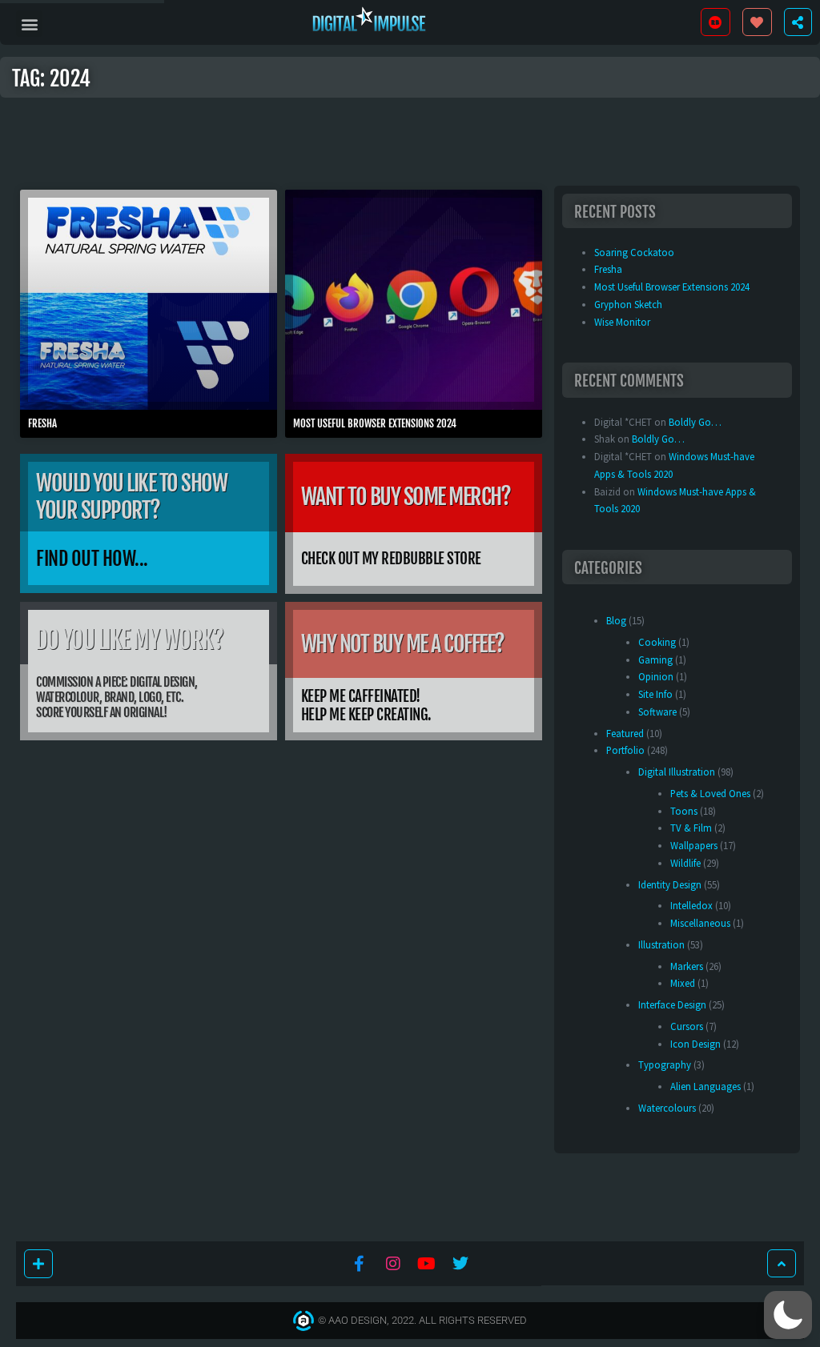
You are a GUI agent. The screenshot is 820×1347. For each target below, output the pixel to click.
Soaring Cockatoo (634, 252)
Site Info (655, 694)
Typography (664, 1064)
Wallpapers (694, 845)
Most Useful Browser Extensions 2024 (374, 423)
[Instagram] (393, 1263)
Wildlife (685, 862)
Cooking (657, 641)
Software (657, 711)
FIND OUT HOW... (92, 559)
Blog (616, 620)
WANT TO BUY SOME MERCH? (406, 497)
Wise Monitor (622, 321)
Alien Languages (705, 1086)
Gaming (655, 659)
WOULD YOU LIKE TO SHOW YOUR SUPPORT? (131, 496)
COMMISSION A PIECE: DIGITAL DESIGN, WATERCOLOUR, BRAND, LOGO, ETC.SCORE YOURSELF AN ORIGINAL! (117, 697)
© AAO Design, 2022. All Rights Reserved (422, 1320)
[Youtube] (426, 1263)
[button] (29, 23)
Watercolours (667, 1107)
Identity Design (669, 884)
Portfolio (625, 750)
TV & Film (691, 827)
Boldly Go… (695, 421)
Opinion (655, 676)
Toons (683, 810)
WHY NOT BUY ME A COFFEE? (402, 644)
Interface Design (672, 1004)
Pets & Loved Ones (710, 793)
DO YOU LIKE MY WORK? (129, 640)
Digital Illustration (676, 771)
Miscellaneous (700, 922)
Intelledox (691, 905)
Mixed (682, 982)
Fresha (42, 423)
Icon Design (695, 1043)
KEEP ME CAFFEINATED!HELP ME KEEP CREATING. (366, 705)
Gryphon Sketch (628, 304)
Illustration (661, 944)
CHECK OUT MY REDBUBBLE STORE (391, 558)
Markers (686, 966)
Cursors (686, 1026)
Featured (625, 733)
